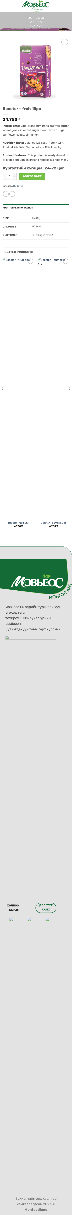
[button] (5, 6)
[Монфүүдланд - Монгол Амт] (36, 6)
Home (29, 18)
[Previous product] (39, 23)
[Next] (69, 395)
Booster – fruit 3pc (18, 522)
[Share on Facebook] (6, 194)
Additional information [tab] (18, 207)
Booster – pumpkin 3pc (53, 522)
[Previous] (3, 395)
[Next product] (32, 23)
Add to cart (32, 176)
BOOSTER (41, 18)
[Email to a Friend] (12, 194)
